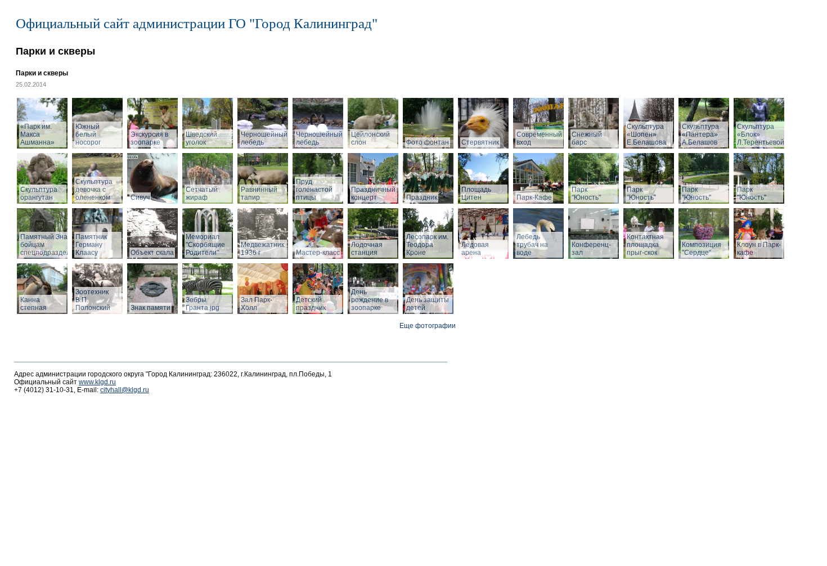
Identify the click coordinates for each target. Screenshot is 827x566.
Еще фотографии (427, 326)
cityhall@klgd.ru (124, 390)
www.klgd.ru (97, 382)
